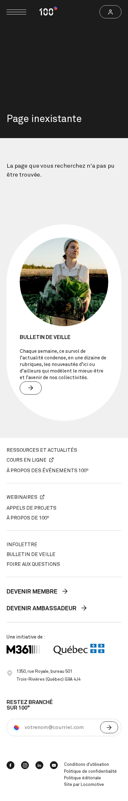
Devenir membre (33, 592)
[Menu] (16, 12)
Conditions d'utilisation (86, 765)
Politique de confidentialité (90, 771)
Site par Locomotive (84, 785)
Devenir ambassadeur (42, 609)
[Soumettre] (109, 727)
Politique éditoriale (82, 778)
